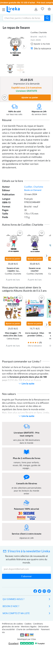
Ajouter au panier (29, 97)
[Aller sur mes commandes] (36, 9)
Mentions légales (29, 626)
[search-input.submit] (47, 18)
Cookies (28, 623)
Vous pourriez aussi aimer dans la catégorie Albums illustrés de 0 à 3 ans (24, 289)
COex (33, 639)
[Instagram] (44, 591)
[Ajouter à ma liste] (4, 97)
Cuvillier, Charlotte (39, 32)
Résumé (6, 120)
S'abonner (26, 576)
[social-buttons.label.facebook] (35, 591)
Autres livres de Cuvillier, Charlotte (22, 224)
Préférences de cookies (12, 623)
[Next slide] (24, 46)
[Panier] (49, 9)
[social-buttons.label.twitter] (39, 591)
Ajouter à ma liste (41, 44)
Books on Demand (32, 190)
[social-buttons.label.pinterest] (49, 591)
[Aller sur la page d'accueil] (13, 9)
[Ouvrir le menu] (3, 9)
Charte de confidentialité (27, 629)
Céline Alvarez (13, 338)
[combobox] (23, 18)
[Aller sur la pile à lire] (42, 9)
